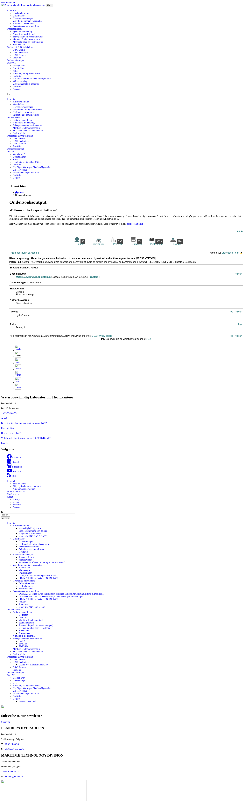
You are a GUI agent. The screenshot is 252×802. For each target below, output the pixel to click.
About (10, 497)
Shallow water (19, 483)
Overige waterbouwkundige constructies (37, 575)
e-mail (4, 418)
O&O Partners (19, 55)
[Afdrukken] (18, 389)
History (16, 499)
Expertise (11, 523)
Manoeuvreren (25, 559)
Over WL (11, 675)
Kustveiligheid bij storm (30, 528)
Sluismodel (24, 630)
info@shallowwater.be (14, 749)
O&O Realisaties (20, 52)
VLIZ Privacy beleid (102, 336)
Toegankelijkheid (27, 557)
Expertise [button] (11, 10)
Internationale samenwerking (26, 26)
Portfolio (17, 57)
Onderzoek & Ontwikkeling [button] (20, 47)
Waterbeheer (18, 15)
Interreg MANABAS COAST (33, 536)
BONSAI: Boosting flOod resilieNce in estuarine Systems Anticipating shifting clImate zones (61, 594)
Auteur (238, 274)
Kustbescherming (21, 13)
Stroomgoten (24, 633)
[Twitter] (18, 369)
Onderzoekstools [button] (14, 29)
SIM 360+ (23, 646)
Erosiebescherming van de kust (33, 531)
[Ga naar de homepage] (23, 5)
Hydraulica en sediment (24, 23)
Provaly (22, 601)
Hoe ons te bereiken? (11, 433)
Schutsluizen (24, 567)
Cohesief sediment (27, 583)
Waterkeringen (25, 573)
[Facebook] (18, 350)
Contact (16, 89)
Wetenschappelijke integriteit (26, 84)
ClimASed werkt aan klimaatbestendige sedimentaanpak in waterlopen (51, 596)
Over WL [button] (11, 63)
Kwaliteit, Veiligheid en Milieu (27, 73)
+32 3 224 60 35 (8, 413)
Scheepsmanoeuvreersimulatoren (28, 36)
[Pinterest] (18, 376)
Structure (17, 504)
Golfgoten (23, 615)
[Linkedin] (18, 363)
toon (237, 253)
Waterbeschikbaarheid (29, 546)
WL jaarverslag (20, 81)
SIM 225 (23, 643)
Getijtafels (23, 552)
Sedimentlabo (19, 44)
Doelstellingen (19, 68)
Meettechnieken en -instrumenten (28, 42)
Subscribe (5, 722)
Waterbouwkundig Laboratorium (33, 277)
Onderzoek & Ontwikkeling (20, 657)
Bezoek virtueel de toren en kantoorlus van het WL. (25, 423)
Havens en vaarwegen (23, 18)
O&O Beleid (19, 50)
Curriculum (98, 244)
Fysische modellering (22, 31)
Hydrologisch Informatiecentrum (34, 544)
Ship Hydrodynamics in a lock (27, 486)
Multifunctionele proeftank (31, 620)
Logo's (4, 443)
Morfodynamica (26, 588)
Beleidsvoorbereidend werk (31, 549)
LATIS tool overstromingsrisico (33, 664)
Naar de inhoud (8, 2)
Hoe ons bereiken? (27, 701)
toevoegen (227, 253)
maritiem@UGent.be (13, 776)
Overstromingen (26, 541)
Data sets (137, 242)
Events (177, 242)
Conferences (13, 494)
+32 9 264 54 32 (11, 771)
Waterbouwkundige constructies (27, 21)
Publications (156, 242)
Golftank (23, 617)
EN (8, 94)
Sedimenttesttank (26, 622)
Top (231, 311)
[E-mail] (18, 382)
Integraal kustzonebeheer (30, 533)
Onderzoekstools (14, 609)
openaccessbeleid (135, 224)
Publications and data (17, 491)
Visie (15, 71)
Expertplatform (8, 428)
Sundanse (23, 604)
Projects (117, 242)
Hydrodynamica (26, 586)
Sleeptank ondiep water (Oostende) (35, 628)
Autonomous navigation (24, 489)
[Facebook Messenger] (18, 356)
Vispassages (24, 570)
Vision (16, 502)
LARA (22, 641)
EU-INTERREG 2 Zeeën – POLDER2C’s (38, 578)
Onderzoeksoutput (15, 60)
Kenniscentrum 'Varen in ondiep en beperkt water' (42, 562)
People (80, 242)
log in (240, 231)
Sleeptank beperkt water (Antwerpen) (36, 625)
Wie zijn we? (19, 65)
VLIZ (148, 339)
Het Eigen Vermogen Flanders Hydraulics (32, 78)
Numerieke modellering (24, 34)
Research (11, 481)
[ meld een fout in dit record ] (24, 253)
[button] (2, 512)
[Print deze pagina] (241, 253)
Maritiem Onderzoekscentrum (26, 39)
